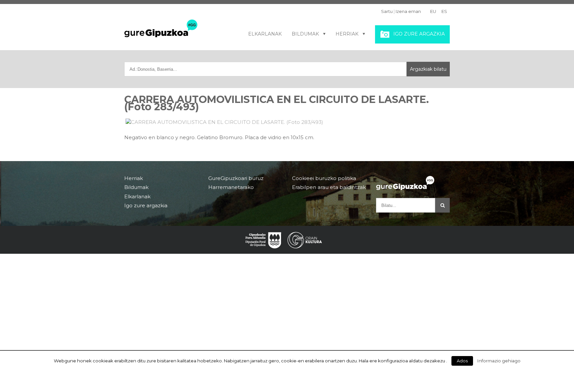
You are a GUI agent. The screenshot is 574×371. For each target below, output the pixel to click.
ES (444, 11)
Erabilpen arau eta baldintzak (329, 187)
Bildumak (305, 34)
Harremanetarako (231, 187)
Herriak (346, 34)
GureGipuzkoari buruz (235, 178)
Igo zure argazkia (419, 34)
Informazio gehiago (499, 360)
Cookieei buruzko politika (324, 178)
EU (433, 11)
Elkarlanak (265, 34)
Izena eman (408, 11)
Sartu (387, 11)
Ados (462, 360)
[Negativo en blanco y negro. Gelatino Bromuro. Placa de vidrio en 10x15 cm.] (287, 122)
